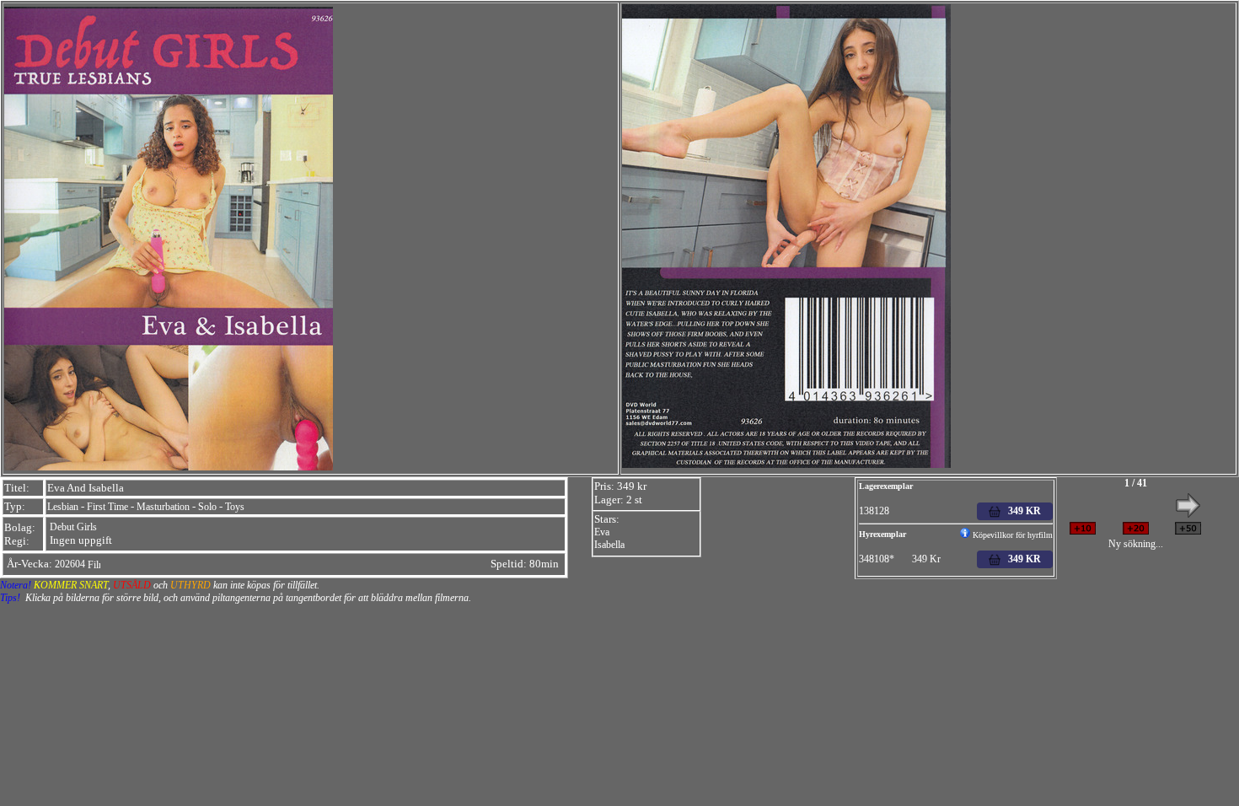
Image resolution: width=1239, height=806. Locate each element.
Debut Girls (73, 527)
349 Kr (1020, 559)
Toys (234, 507)
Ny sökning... (1135, 544)
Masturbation (163, 507)
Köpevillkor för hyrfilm (1011, 535)
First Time (107, 507)
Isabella (609, 545)
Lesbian (62, 507)
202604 (70, 564)
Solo (207, 507)
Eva (601, 532)
